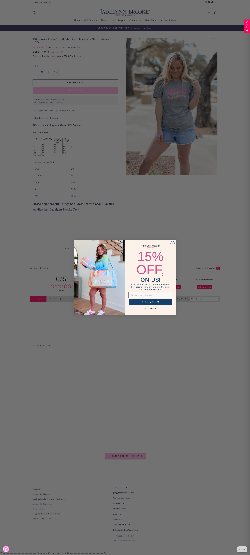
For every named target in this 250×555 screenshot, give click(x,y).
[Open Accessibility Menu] (6, 549)
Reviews (247, 24)
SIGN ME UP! (150, 302)
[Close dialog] (172, 243)
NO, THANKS (150, 308)
